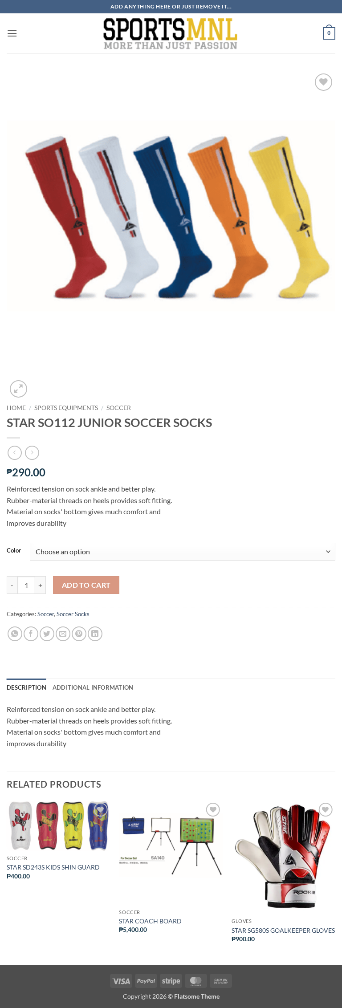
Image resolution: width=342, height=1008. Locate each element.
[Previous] (7, 882)
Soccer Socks (73, 614)
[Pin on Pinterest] (79, 633)
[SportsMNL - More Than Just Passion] (170, 33)
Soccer (118, 407)
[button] (12, 33)
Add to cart (86, 585)
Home (16, 407)
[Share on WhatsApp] (15, 633)
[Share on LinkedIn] (95, 633)
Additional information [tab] (93, 687)
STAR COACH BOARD (150, 921)
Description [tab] (26, 687)
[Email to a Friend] (63, 633)
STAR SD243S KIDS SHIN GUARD (53, 867)
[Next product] (14, 452)
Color (14, 551)
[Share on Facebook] (31, 633)
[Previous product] (32, 452)
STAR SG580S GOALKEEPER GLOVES (283, 930)
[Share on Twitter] (47, 633)
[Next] (335, 882)
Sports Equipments (66, 407)
